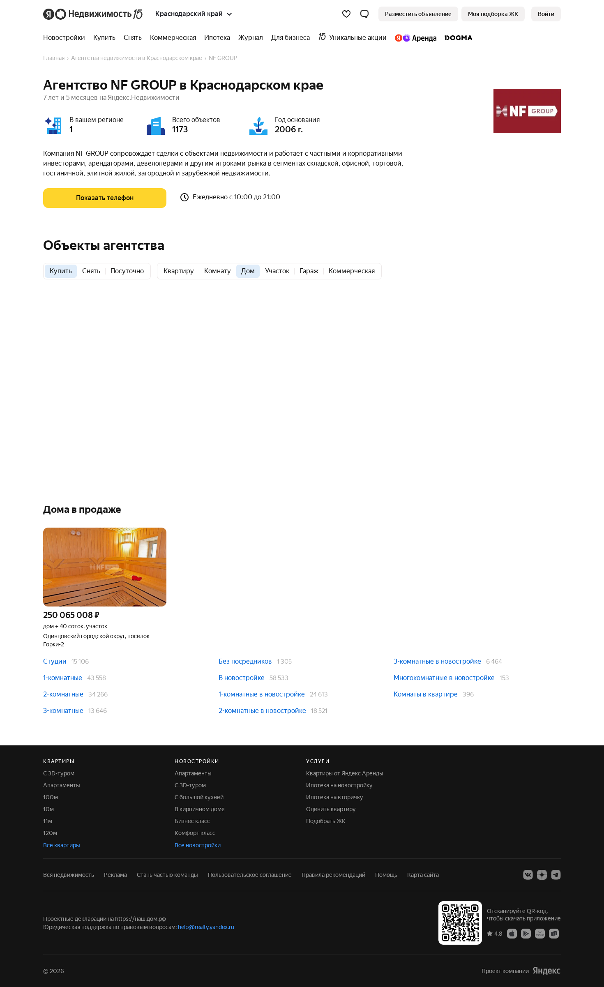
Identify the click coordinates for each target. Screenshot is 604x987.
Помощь (386, 875)
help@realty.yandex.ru (206, 927)
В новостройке (242, 678)
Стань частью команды (167, 875)
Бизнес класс (192, 821)
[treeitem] (66, 38)
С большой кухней (199, 797)
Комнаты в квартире (426, 694)
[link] (546, 14)
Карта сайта (423, 875)
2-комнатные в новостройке (262, 711)
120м (50, 833)
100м (50, 797)
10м (48, 809)
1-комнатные (62, 678)
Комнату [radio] (217, 271)
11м (47, 821)
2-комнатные (63, 694)
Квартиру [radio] (179, 271)
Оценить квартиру (331, 809)
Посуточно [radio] (127, 271)
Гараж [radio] (309, 271)
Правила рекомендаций (333, 875)
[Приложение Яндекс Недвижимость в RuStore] (554, 933)
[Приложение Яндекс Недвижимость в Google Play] (526, 933)
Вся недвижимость (68, 875)
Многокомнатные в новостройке (444, 678)
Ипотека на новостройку (339, 785)
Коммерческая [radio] (352, 271)
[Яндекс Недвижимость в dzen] (542, 875)
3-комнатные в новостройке (437, 661)
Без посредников (245, 661)
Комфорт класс (195, 833)
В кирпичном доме (200, 809)
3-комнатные (63, 711)
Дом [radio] (248, 271)
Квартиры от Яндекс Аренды (344, 773)
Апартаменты (61, 785)
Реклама (115, 875)
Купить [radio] (61, 271)
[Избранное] (346, 14)
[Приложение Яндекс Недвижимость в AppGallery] (540, 933)
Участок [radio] (277, 271)
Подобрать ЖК (326, 821)
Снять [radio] (91, 271)
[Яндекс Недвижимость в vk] (528, 875)
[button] (364, 14)
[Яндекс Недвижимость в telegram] (556, 875)
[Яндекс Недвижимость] (93, 14)
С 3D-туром (58, 773)
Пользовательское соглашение (250, 875)
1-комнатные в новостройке (262, 694)
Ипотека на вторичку (334, 797)
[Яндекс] (546, 971)
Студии (55, 661)
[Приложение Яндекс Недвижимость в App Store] (512, 933)
